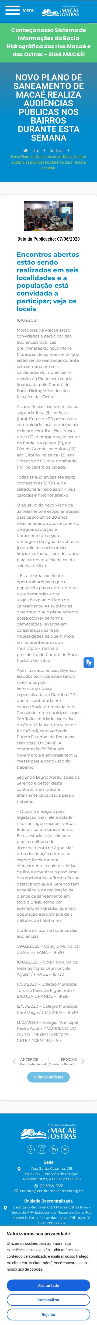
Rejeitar (49, 1314)
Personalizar (49, 1300)
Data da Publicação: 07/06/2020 (49, 239)
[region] (48, 1275)
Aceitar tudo (48, 1285)
